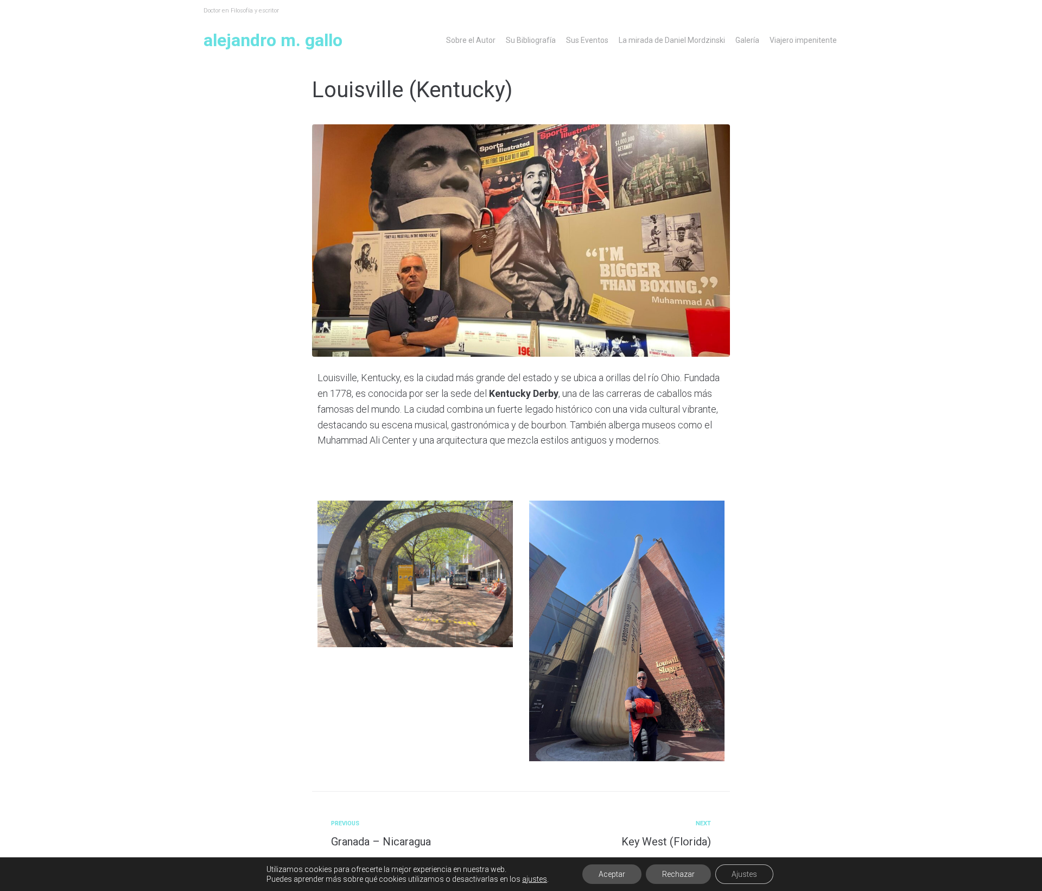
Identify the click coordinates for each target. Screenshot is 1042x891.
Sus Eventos (587, 40)
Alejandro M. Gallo (273, 40)
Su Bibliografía (531, 40)
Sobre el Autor (470, 40)
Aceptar (612, 874)
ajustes (534, 879)
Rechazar (678, 874)
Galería (747, 40)
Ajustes (744, 874)
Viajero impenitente (803, 40)
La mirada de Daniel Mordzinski (672, 40)
